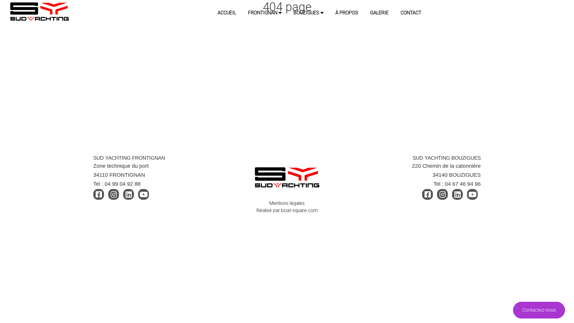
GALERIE (379, 13)
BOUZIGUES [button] (307, 13)
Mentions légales (287, 203)
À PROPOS (346, 13)
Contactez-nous (539, 310)
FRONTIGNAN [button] (263, 13)
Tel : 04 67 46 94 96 (457, 184)
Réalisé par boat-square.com (287, 210)
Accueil (227, 13)
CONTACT (411, 13)
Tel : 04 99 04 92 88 (117, 184)
